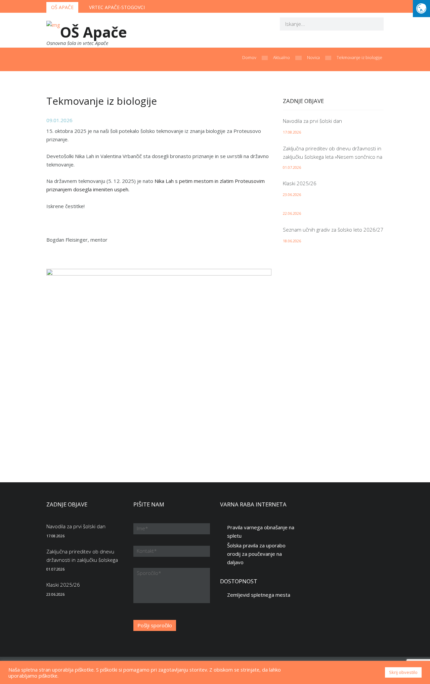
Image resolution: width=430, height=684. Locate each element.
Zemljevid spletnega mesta (258, 594)
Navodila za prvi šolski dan (312, 120)
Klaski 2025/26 (299, 183)
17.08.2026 (292, 132)
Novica (313, 57)
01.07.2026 (292, 167)
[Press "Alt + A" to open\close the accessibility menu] (421, 8)
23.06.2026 (292, 194)
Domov (249, 57)
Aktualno (281, 57)
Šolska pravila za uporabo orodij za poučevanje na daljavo (256, 554)
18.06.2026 (292, 240)
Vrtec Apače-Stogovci (117, 7)
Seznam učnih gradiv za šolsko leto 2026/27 (333, 229)
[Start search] (374, 23)
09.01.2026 (59, 120)
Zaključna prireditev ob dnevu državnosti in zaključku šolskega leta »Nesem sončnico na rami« (332, 156)
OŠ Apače (62, 7)
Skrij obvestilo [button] (403, 672)
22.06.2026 (292, 213)
